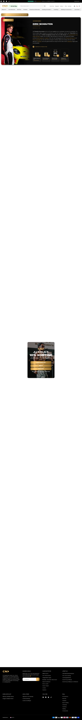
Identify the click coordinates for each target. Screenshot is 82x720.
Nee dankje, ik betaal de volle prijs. (41, 371)
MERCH (41, 365)
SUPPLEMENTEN (41, 362)
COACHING (41, 368)
